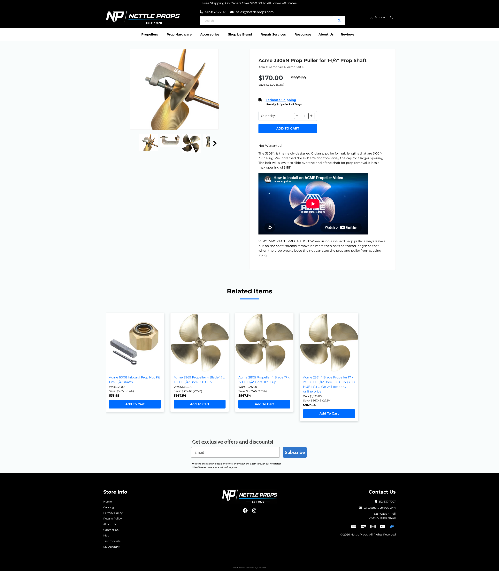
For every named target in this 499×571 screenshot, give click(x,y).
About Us (326, 34)
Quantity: (268, 116)
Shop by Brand (240, 34)
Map (106, 535)
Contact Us (111, 530)
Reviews (348, 34)
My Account (111, 547)
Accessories (209, 34)
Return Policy (112, 518)
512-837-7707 (387, 501)
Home (107, 501)
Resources (303, 34)
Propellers (149, 34)
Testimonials (111, 541)
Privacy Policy (113, 513)
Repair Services (273, 34)
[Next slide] (214, 143)
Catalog (108, 507)
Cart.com (261, 567)
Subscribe (295, 452)
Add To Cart (135, 404)
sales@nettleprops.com (380, 507)
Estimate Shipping (281, 100)
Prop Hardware (179, 34)
